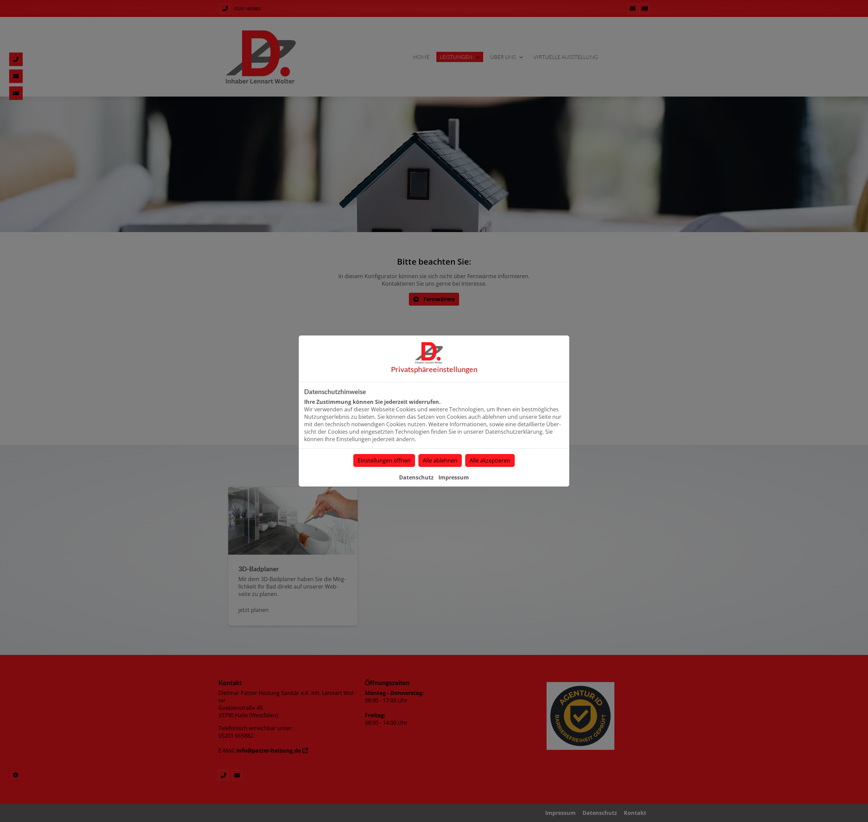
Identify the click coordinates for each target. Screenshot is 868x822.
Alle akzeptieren (490, 460)
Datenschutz (416, 477)
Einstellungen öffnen (384, 460)
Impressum (453, 477)
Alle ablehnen (440, 460)
